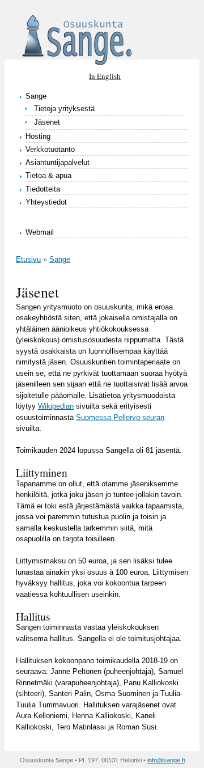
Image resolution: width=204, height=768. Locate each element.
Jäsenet (47, 122)
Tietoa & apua (48, 175)
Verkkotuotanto (50, 149)
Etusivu (28, 259)
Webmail (40, 232)
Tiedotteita (43, 189)
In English (105, 76)
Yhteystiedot (46, 202)
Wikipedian (56, 406)
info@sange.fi (166, 760)
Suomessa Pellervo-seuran (120, 417)
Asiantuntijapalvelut (58, 162)
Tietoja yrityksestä (64, 108)
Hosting (38, 136)
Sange (36, 96)
